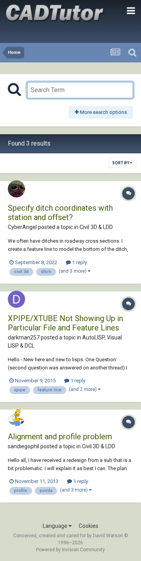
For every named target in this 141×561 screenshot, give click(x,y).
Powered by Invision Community (70, 549)
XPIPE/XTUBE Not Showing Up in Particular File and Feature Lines (65, 323)
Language (56, 526)
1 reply (79, 262)
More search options (103, 112)
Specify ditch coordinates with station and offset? (60, 212)
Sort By (121, 163)
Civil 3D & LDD (96, 227)
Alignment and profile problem (60, 436)
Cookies (88, 526)
